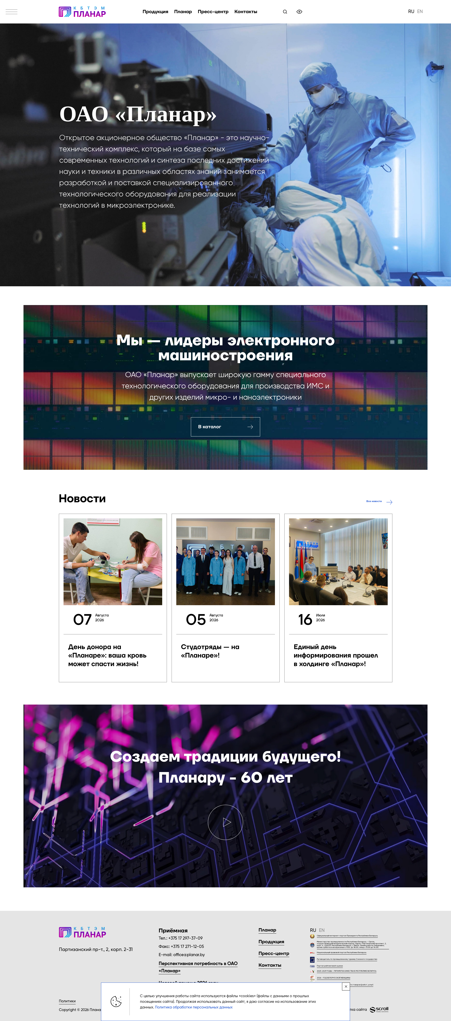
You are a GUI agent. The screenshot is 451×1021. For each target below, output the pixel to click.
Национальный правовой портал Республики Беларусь (341, 953)
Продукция (155, 12)
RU (411, 11)
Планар (267, 930)
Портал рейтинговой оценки (330, 966)
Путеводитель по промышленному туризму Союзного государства (347, 959)
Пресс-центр (274, 953)
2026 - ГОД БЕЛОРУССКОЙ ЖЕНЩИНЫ (333, 978)
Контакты (245, 12)
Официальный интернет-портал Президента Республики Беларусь (347, 936)
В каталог (209, 427)
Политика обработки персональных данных (194, 1007)
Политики (67, 1001)
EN (420, 11)
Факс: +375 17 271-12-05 (181, 947)
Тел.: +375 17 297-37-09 (181, 938)
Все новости (374, 501)
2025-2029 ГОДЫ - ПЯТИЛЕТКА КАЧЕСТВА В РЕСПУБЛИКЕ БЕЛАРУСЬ (346, 971)
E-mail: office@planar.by (182, 955)
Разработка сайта (350, 1010)
